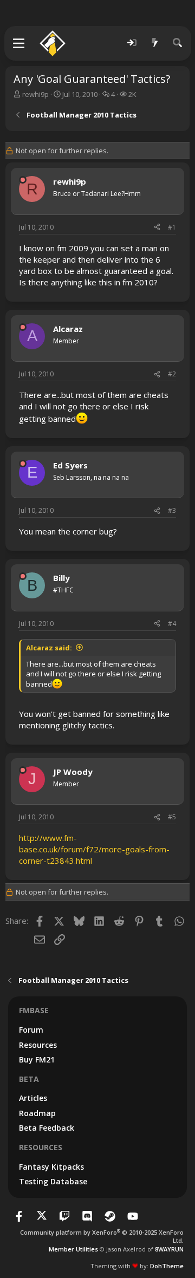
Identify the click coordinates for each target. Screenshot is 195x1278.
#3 (172, 510)
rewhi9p (35, 94)
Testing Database (53, 1181)
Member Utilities (73, 1249)
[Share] (157, 227)
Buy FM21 (37, 1059)
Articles (33, 1098)
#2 (172, 374)
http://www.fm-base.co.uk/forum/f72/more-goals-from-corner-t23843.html (94, 849)
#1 (172, 227)
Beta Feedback (46, 1128)
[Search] (177, 43)
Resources (38, 1045)
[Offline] (23, 180)
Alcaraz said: (49, 648)
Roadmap (37, 1113)
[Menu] (19, 43)
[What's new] (155, 43)
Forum (31, 1030)
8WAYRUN (169, 1249)
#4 (172, 623)
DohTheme (167, 1266)
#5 (172, 816)
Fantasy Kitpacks (51, 1167)
